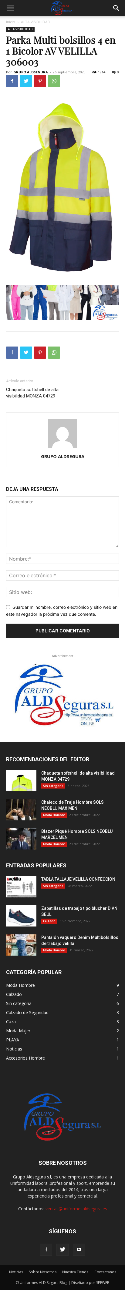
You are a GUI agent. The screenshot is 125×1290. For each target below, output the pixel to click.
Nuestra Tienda (75, 1272)
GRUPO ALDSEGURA (30, 72)
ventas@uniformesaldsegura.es (76, 1208)
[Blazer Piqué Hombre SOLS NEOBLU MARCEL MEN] (21, 838)
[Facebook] (12, 81)
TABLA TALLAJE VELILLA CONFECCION (78, 879)
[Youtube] (79, 1250)
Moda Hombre (54, 815)
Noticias (16, 1272)
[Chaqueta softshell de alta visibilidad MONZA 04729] (21, 780)
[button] (10, 8)
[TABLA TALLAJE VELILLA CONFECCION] (21, 886)
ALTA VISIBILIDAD (35, 22)
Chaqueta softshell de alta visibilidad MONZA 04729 (32, 393)
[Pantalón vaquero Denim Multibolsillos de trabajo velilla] (21, 945)
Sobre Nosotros (42, 1272)
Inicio (10, 22)
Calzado (49, 921)
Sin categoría (53, 786)
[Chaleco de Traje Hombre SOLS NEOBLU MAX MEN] (21, 809)
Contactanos (105, 1272)
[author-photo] (62, 448)
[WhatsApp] (54, 81)
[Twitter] (26, 81)
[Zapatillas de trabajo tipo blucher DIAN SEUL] (21, 915)
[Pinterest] (40, 81)
